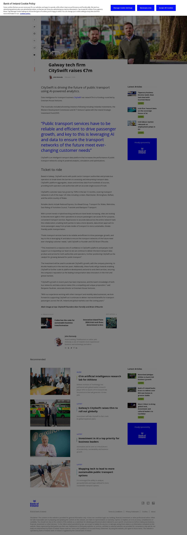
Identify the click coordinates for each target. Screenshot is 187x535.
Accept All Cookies (166, 8)
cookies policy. (25, 14)
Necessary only (146, 8)
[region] (93, 8)
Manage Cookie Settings (123, 8)
